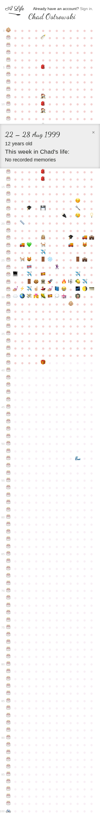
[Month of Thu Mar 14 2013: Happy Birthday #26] (8, 267)
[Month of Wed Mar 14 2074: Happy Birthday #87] (8, 715)
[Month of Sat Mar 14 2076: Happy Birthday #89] (8, 730)
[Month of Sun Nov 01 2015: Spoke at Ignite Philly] (63, 282)
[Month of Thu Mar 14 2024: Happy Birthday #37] (8, 348)
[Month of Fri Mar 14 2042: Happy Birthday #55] (8, 480)
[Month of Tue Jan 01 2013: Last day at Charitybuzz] (77, 260)
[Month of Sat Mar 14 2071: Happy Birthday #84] (8, 693)
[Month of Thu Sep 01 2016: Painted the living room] (50, 289)
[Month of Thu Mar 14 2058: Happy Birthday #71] (8, 598)
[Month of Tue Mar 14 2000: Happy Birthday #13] (8, 172)
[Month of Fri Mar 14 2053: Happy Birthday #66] (8, 561)
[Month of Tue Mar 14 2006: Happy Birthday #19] (8, 216)
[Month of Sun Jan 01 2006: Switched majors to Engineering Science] (77, 208)
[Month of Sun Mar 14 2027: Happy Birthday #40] (8, 370)
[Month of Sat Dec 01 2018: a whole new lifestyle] (70, 304)
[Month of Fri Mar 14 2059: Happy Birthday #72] (8, 605)
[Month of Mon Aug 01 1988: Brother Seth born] (43, 37)
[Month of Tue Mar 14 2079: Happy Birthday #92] (8, 752)
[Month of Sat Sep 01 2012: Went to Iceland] (50, 260)
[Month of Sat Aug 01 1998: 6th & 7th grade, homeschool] (43, 111)
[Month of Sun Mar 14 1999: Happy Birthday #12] (8, 118)
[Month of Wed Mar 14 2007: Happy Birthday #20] (8, 223)
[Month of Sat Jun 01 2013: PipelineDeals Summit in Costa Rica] (29, 267)
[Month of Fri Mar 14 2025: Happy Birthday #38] (8, 355)
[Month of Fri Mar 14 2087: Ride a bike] (8, 811)
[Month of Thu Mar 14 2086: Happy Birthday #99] (8, 803)
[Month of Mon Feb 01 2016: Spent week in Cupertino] (84, 282)
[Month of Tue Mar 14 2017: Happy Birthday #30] (8, 296)
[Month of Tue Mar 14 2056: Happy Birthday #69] (8, 583)
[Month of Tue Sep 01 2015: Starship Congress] (50, 282)
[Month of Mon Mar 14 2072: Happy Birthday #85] (8, 701)
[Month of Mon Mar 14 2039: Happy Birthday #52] (8, 458)
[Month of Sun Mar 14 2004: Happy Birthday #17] (8, 201)
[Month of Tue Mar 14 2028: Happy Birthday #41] (8, 377)
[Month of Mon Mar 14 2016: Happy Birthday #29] (8, 289)
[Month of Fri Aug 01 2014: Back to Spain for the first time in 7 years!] (43, 274)
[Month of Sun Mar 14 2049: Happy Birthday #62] (8, 532)
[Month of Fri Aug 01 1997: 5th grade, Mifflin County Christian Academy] (43, 104)
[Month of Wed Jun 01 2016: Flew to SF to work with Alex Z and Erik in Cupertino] (29, 289)
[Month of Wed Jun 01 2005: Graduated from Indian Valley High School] (29, 208)
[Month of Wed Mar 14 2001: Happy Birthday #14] (8, 179)
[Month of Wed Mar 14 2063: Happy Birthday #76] (8, 634)
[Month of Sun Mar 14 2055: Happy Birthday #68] (8, 576)
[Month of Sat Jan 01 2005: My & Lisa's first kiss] (77, 201)
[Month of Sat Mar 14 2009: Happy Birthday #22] (8, 238)
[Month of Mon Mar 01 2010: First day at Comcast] (91, 238)
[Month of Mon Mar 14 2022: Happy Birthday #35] (8, 333)
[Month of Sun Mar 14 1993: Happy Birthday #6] (8, 74)
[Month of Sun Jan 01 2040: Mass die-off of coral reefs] (77, 458)
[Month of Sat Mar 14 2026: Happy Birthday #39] (8, 363)
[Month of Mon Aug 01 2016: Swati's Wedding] (43, 289)
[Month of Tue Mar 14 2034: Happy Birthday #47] (8, 421)
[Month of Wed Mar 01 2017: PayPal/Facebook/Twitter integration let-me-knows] (91, 289)
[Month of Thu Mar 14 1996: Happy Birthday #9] (8, 96)
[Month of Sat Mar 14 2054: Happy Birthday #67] (8, 568)
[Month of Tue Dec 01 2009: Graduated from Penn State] (70, 238)
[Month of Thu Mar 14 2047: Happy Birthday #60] (8, 517)
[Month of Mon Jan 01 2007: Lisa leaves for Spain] (77, 216)
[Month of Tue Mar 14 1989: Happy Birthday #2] (8, 45)
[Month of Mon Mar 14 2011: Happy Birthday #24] (8, 252)
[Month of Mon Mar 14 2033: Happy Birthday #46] (8, 414)
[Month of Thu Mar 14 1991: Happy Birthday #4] (8, 60)
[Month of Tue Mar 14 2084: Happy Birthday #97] (8, 789)
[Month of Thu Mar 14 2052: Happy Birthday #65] (8, 554)
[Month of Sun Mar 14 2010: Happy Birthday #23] (8, 245)
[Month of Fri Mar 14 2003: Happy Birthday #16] (8, 194)
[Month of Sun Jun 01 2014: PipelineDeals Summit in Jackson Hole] (29, 274)
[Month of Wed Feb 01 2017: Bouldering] (84, 289)
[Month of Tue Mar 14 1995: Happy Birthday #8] (8, 89)
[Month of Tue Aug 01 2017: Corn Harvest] (43, 296)
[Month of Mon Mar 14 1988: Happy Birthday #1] (8, 37)
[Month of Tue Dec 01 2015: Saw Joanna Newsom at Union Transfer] (70, 282)
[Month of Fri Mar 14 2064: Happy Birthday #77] (8, 642)
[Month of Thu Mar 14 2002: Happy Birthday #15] (8, 186)
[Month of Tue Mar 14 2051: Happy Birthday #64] (8, 546)
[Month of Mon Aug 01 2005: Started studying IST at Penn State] (43, 208)
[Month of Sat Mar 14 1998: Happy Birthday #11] (8, 111)
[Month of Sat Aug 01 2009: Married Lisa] (43, 238)
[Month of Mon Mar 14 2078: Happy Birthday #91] (8, 744)
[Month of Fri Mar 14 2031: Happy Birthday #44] (8, 399)
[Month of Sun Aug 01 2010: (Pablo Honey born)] (43, 245)
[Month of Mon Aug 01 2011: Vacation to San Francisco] (43, 252)
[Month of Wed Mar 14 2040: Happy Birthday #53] (8, 465)
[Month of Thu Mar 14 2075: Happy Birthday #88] (8, 722)
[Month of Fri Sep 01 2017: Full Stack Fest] (50, 296)
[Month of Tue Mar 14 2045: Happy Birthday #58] (8, 502)
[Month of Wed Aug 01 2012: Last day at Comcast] (43, 260)
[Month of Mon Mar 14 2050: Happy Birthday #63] (8, 539)
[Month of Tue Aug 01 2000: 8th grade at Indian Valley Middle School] (43, 172)
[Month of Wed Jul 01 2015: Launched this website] (36, 282)
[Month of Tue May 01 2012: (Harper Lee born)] (22, 260)
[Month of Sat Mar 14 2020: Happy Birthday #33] (8, 319)
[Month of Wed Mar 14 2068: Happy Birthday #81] (8, 671)
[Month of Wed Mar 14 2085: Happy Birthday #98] (8, 796)
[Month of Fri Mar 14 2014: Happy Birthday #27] (8, 274)
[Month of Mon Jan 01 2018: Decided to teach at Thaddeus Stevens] (77, 296)
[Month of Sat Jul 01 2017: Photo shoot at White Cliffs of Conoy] (36, 296)
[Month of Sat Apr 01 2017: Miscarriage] (15, 296)
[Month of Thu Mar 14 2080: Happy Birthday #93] (8, 759)
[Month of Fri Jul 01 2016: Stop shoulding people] (36, 289)
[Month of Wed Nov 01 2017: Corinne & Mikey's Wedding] (63, 296)
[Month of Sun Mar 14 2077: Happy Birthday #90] (8, 737)
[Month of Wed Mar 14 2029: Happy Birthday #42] (8, 385)
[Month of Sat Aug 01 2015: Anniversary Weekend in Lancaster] (43, 282)
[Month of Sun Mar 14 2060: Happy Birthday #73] (8, 612)
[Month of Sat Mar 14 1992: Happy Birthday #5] (8, 67)
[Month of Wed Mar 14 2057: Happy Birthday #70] (8, 590)
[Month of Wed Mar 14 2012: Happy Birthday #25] (8, 260)
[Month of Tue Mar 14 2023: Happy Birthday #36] (8, 341)
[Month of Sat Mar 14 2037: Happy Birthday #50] (8, 443)
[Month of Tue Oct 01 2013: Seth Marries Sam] (56, 267)
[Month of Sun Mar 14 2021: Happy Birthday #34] (8, 326)
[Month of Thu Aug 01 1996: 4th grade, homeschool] (43, 96)
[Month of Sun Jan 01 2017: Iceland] (77, 289)
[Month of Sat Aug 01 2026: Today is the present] (43, 363)
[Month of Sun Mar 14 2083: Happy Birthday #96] (8, 781)
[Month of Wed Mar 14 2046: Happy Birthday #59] (8, 510)
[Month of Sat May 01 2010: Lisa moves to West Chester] (22, 245)
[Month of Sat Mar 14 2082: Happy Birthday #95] (8, 774)
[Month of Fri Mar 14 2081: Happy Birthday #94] (8, 766)
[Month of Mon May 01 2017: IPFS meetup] (22, 296)
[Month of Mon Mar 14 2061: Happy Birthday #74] (8, 620)
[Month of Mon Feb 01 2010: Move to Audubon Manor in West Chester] (84, 238)
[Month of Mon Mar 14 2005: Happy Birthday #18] (8, 208)
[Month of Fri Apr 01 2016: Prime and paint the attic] (15, 289)
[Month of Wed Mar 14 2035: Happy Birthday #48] (8, 429)
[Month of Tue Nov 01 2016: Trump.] (63, 289)
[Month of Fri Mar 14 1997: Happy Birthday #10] (8, 104)
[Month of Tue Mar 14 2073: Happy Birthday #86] (8, 708)
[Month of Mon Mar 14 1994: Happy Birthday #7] (8, 82)
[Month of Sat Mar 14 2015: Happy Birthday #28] (8, 282)
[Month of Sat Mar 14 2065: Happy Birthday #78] (8, 649)
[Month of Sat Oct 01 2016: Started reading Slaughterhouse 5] (56, 289)
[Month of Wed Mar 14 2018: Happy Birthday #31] (8, 304)
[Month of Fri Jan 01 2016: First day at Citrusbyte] (77, 282)
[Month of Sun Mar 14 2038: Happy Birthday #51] (8, 451)
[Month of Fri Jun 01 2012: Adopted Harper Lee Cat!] (29, 260)
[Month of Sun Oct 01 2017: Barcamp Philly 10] (56, 296)
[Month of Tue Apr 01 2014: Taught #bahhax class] (15, 274)
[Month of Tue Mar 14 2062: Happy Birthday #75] (8, 627)
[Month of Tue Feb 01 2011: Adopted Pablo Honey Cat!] (84, 245)
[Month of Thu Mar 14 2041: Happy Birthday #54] (8, 473)
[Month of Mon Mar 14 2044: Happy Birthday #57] (8, 495)
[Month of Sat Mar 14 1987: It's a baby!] (8, 30)
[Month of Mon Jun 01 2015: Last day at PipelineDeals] (29, 282)
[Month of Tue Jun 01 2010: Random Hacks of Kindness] (29, 245)
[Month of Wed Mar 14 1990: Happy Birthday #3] (8, 52)
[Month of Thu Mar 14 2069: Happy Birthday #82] (8, 679)
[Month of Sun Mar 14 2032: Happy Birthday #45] (8, 407)
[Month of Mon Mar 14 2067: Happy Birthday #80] (8, 664)
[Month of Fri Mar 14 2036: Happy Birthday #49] (8, 436)
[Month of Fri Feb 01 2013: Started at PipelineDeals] (84, 260)
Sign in (86, 8)
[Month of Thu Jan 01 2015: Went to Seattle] (77, 274)
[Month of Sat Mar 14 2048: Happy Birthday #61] (8, 524)
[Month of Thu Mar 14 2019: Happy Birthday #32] (8, 311)
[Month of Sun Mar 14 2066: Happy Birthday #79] (8, 656)
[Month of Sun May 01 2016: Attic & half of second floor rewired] (22, 289)
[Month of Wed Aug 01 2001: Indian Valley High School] (43, 179)
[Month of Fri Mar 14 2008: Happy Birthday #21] (8, 230)
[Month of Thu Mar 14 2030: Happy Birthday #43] (8, 392)
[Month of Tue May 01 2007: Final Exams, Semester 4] (22, 223)
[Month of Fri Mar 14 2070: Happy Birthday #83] (8, 686)
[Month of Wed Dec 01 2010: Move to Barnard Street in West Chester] (70, 245)
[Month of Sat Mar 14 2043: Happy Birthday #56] (8, 487)
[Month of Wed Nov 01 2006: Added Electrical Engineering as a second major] (63, 216)
